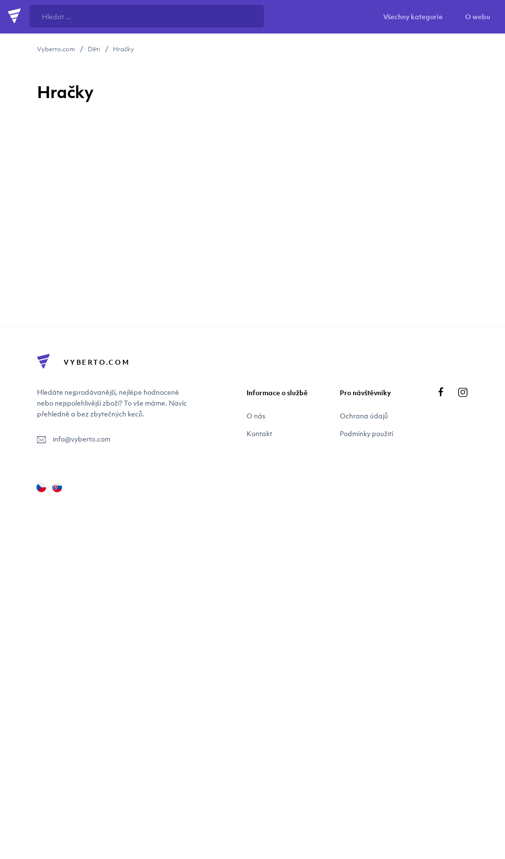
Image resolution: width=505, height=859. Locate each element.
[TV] (57, 487)
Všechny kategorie (413, 16)
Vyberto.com (56, 48)
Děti (94, 48)
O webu (477, 16)
